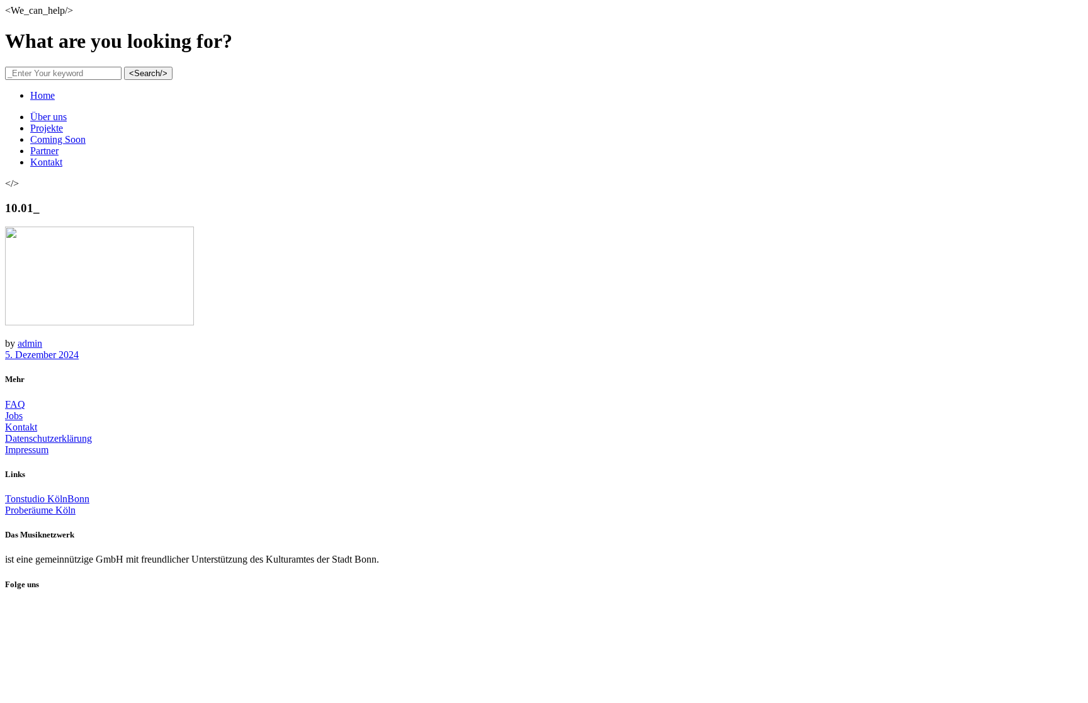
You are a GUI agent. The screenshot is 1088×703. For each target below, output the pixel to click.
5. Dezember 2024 (42, 354)
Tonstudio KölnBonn (47, 498)
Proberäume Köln (40, 510)
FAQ (15, 404)
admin (30, 343)
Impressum (26, 449)
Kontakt (21, 427)
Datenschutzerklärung (48, 438)
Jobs (14, 415)
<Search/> (148, 73)
